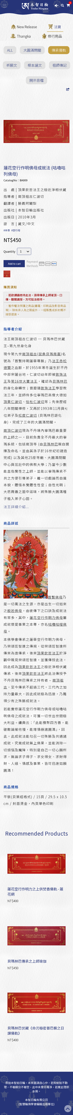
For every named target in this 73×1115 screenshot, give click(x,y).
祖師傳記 (59, 65)
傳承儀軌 (59, 50)
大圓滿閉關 (32, 50)
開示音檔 (36, 80)
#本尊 (7, 230)
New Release (27, 26)
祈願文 (11, 65)
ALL (10, 50)
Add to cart (14, 263)
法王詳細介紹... (16, 506)
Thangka (24, 36)
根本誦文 (35, 65)
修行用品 (55, 36)
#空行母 (15, 230)
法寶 (57, 26)
